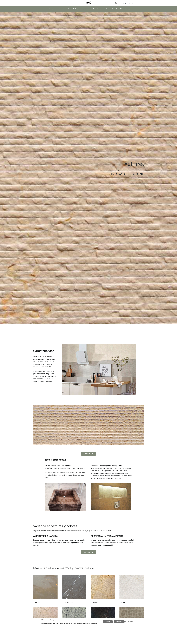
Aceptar (108, 621)
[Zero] (131, 576)
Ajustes (130, 621)
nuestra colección (79, 531)
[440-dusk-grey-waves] (111, 484)
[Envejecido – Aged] (103, 607)
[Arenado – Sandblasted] (103, 576)
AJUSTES (94, 623)
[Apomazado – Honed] (74, 576)
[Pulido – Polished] (45, 576)
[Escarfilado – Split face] (74, 607)
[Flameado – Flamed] (45, 607)
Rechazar (119, 621)
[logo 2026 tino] (88, 1)
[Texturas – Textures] (131, 607)
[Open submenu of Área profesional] (134, 3)
